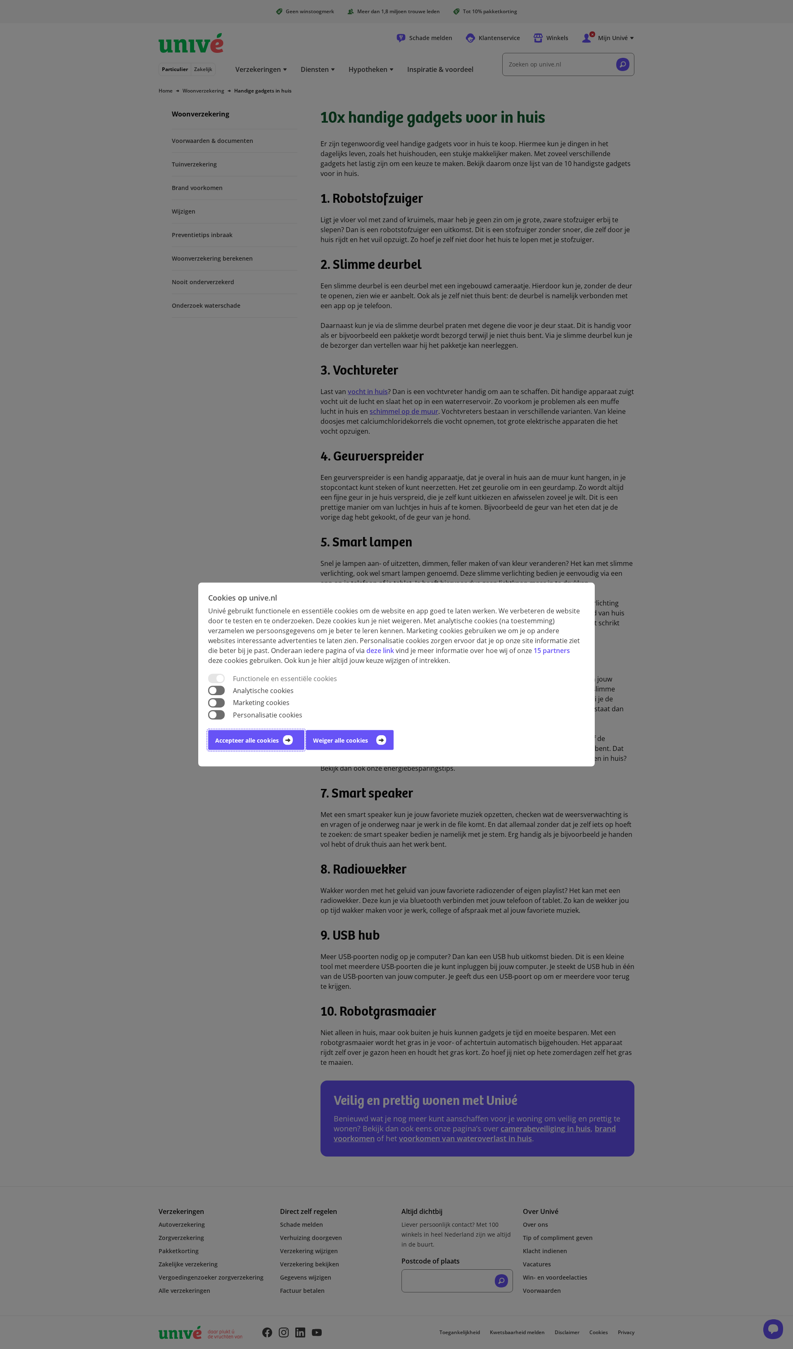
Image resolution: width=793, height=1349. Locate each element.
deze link (380, 650)
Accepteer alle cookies (247, 740)
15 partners (552, 650)
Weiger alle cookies (340, 740)
